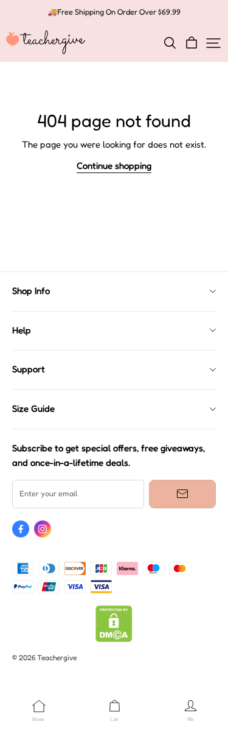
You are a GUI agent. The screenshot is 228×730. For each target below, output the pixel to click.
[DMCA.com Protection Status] (114, 639)
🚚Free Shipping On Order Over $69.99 (114, 11)
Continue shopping (114, 165)
